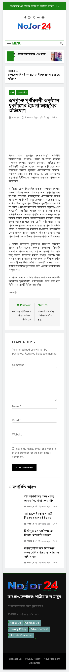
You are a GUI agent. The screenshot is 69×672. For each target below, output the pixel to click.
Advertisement (39, 629)
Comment (19, 365)
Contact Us (32, 623)
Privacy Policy (18, 629)
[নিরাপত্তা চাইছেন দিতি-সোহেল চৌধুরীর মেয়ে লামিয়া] (55, 58)
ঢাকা (12, 92)
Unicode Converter (21, 635)
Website (17, 434)
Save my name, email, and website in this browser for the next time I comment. (34, 452)
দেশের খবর (22, 92)
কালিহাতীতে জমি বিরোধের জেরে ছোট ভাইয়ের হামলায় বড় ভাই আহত (41, 552)
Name (16, 406)
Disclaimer (34, 662)
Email (16, 420)
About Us (15, 623)
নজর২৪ (15, 117)
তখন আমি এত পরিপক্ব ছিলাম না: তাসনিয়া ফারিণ (31, 6)
